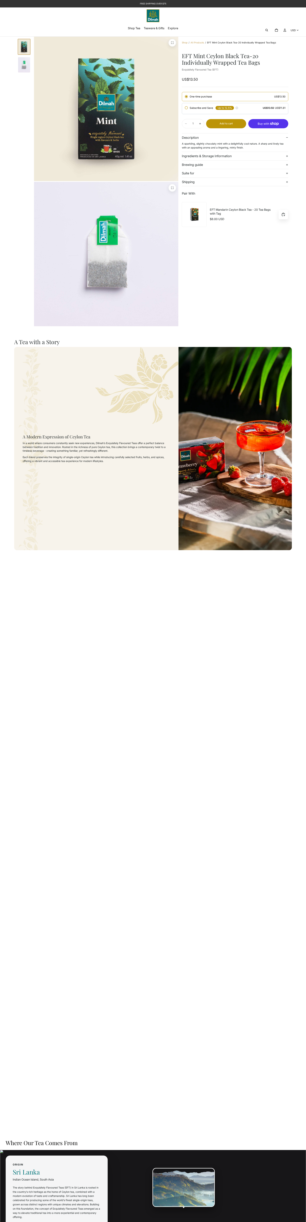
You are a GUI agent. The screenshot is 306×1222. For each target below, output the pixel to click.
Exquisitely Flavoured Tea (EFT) (200, 69)
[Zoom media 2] (172, 43)
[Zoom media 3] (172, 188)
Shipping (188, 182)
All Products (197, 42)
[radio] (235, 96)
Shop (185, 42)
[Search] (267, 30)
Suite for (188, 173)
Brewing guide (192, 165)
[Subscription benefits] (236, 107)
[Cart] (276, 30)
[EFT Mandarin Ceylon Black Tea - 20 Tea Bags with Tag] (194, 214)
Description (190, 137)
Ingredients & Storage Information (207, 156)
